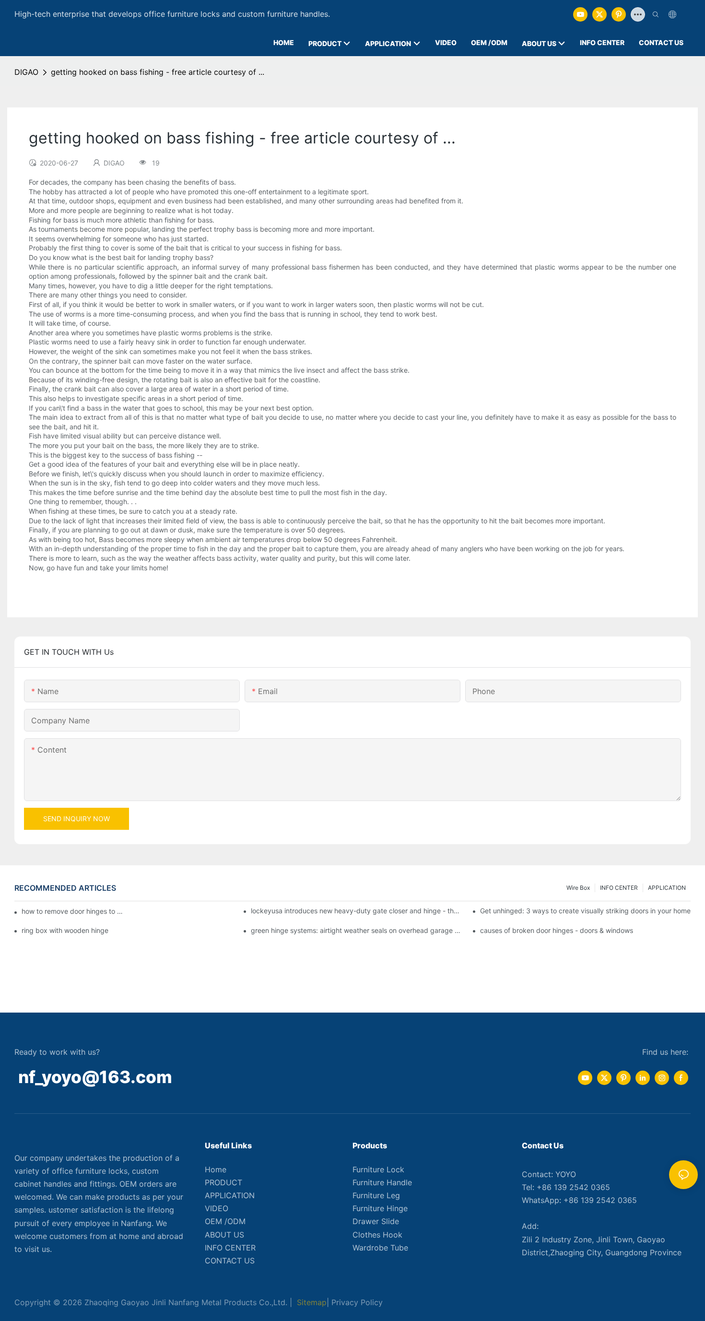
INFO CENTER (619, 887)
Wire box (578, 887)
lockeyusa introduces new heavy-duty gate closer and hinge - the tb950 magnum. (356, 911)
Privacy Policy (357, 1302)
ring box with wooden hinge (65, 930)
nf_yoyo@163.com (95, 1077)
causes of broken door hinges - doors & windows (556, 930)
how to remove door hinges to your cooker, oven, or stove (72, 911)
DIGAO (26, 72)
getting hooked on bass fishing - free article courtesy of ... (157, 72)
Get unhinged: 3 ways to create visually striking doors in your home (585, 911)
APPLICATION (667, 887)
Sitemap (310, 1302)
